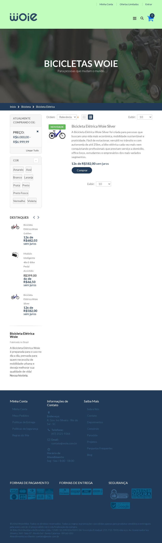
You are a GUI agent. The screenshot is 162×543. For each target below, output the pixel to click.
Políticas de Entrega (23, 422)
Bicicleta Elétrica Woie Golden (31, 229)
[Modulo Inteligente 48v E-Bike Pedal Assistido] (15, 255)
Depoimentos (95, 422)
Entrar (148, 4)
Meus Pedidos (20, 415)
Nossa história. (19, 375)
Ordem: (50, 117)
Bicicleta (26, 106)
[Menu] (134, 18)
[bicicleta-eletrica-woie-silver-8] (57, 133)
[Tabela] (84, 117)
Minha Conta (106, 4)
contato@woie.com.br (64, 443)
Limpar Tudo (32, 150)
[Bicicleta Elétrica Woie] (23, 17)
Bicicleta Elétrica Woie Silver (94, 126)
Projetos (92, 441)
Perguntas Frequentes (99, 448)
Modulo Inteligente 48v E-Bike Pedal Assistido (29, 262)
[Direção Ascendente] (78, 116)
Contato (92, 415)
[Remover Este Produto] (36, 131)
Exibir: (132, 117)
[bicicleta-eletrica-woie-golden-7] (15, 226)
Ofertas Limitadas (129, 4)
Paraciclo (92, 435)
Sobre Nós (93, 409)
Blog (89, 454)
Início (13, 106)
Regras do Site (20, 435)
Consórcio (93, 428)
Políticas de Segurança (25, 428)
